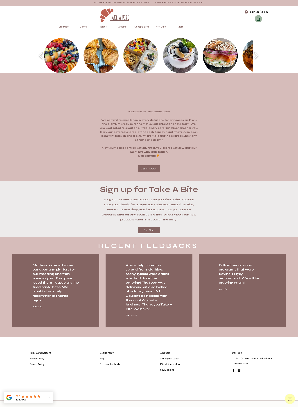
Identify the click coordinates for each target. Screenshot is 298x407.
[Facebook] (233, 370)
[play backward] (41, 55)
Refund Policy (37, 364)
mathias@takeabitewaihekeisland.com (252, 358)
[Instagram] (239, 370)
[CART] (258, 18)
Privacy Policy (37, 358)
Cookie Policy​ (107, 352)
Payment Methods (110, 364)
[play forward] (255, 55)
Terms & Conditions (40, 352)
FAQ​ (102, 358)
